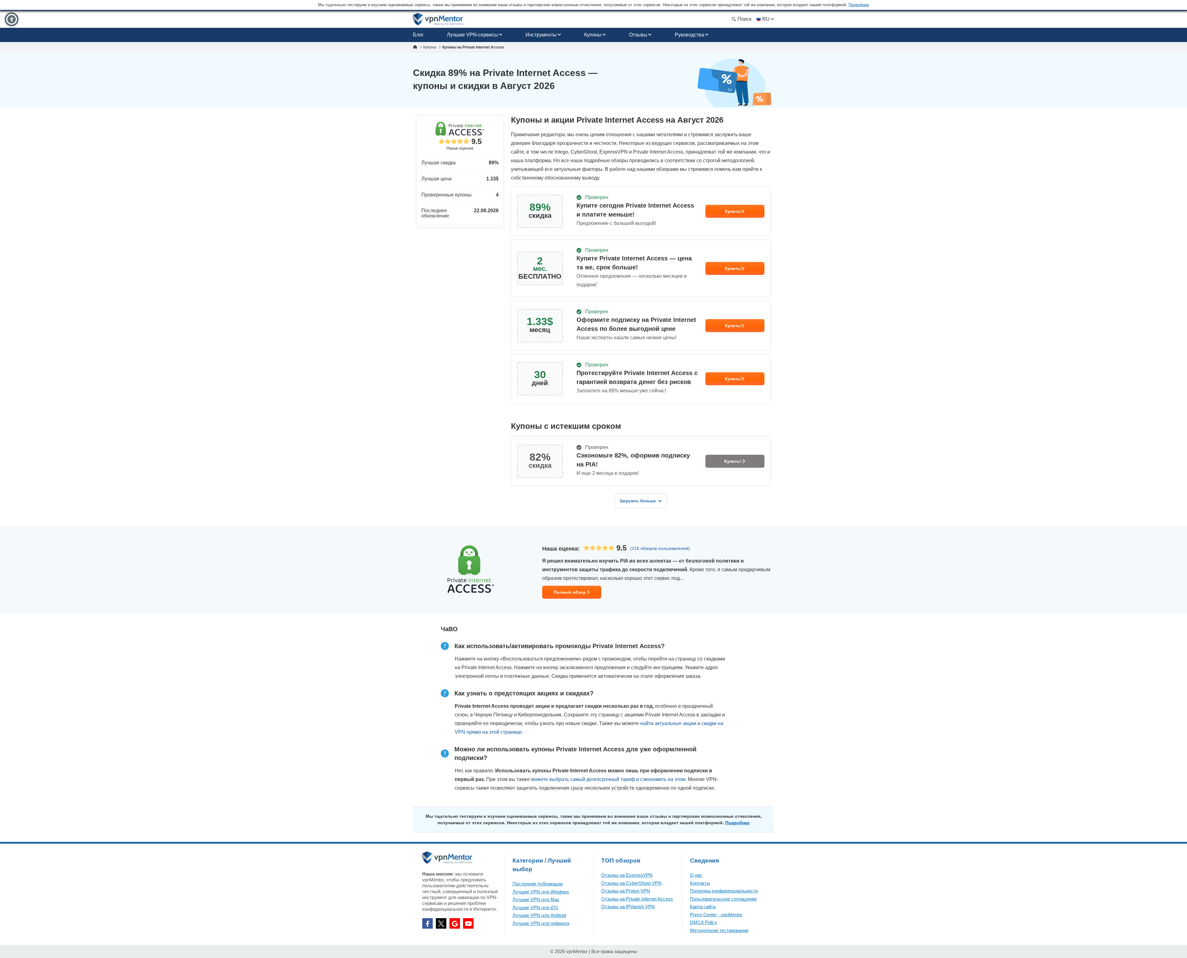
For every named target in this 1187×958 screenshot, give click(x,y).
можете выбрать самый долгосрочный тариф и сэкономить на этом (608, 779)
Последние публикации (538, 883)
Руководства (689, 34)
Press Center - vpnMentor (716, 914)
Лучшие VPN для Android (539, 915)
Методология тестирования (719, 930)
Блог (418, 34)
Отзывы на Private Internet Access (637, 898)
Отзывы (638, 34)
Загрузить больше (637, 501)
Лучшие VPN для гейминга (541, 923)
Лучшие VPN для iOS (535, 907)
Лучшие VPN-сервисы (472, 34)
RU (766, 19)
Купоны (593, 34)
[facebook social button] (427, 923)
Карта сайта (703, 906)
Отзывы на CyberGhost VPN (631, 883)
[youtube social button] (468, 923)
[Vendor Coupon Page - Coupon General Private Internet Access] (640, 211)
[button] (11, 19)
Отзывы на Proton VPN (625, 890)
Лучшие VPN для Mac (536, 899)
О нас (696, 875)
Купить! (733, 211)
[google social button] (454, 923)
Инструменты (541, 34)
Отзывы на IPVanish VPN (628, 906)
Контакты (700, 883)
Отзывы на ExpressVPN (627, 875)
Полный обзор (570, 592)
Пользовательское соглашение (723, 898)
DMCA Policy (703, 922)
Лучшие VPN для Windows (541, 891)
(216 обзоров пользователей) (660, 548)
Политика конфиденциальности (724, 890)
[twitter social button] (441, 923)
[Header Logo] (438, 19)
